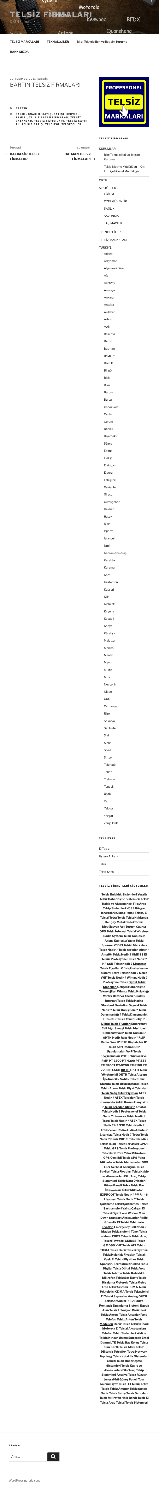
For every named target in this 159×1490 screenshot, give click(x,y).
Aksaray (109, 282)
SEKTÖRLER (107, 188)
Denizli (108, 429)
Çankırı (108, 414)
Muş (107, 677)
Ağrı (106, 275)
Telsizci (52, 124)
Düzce (108, 443)
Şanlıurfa (110, 728)
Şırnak (108, 757)
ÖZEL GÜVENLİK (115, 201)
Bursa (108, 399)
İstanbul (109, 538)
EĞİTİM (109, 194)
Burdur (108, 392)
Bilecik (108, 363)
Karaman (110, 567)
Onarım (34, 114)
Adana (108, 253)
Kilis (106, 596)
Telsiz (102, 864)
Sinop (107, 742)
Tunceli (108, 786)
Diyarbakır (110, 436)
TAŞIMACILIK (113, 223)
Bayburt (109, 355)
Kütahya (109, 633)
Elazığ (108, 458)
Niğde (108, 691)
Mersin (108, 662)
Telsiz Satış (32, 124)
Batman (109, 348)
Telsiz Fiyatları (121, 1171)
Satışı (59, 114)
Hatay (108, 516)
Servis (72, 114)
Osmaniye (110, 706)
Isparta (108, 531)
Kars (107, 575)
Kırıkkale (110, 604)
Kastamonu (111, 582)
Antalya (109, 304)
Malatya (109, 640)
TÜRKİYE (105, 247)
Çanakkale (111, 407)
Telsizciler (71, 124)
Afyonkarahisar (114, 268)
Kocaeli (109, 618)
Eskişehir (110, 480)
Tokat (108, 772)
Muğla (108, 669)
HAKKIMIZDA (19, 51)
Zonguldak (111, 823)
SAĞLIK (109, 208)
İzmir (107, 545)
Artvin (108, 319)
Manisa (109, 648)
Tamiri (21, 117)
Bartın (22, 108)
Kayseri (109, 589)
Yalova (108, 808)
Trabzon (109, 779)
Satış (47, 114)
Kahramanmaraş (115, 553)
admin (43, 78)
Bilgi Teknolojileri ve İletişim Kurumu (102, 41)
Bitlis (107, 377)
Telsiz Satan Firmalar (49, 117)
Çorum (108, 421)
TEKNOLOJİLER (58, 41)
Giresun (109, 494)
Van (106, 801)
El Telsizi (104, 848)
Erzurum (109, 472)
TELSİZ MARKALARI (24, 41)
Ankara (109, 297)
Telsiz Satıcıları (49, 120)
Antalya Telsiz (126, 1374)
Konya (108, 626)
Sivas (107, 750)
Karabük (109, 560)
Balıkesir (109, 334)
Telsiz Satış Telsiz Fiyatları (119, 1093)
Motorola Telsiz (126, 1282)
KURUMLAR (107, 148)
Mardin (108, 655)
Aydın (107, 326)
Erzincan (110, 465)
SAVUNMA (111, 216)
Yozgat (108, 816)
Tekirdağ (110, 764)
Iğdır (107, 523)
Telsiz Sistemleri (136, 1402)
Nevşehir (110, 684)
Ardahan (109, 312)
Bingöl (108, 370)
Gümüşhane (112, 502)
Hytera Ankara (108, 856)
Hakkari (109, 509)
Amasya (109, 290)
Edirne (108, 450)
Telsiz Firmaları (51, 14)
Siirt (106, 735)
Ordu (107, 699)
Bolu (107, 385)
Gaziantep (110, 487)
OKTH (103, 180)
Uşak (107, 793)
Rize (107, 713)
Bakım (21, 114)
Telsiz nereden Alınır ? (119, 1107)
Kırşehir (109, 611)
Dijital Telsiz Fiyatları (116, 1023)
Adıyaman (110, 261)
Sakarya (109, 721)
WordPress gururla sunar (25, 1480)
